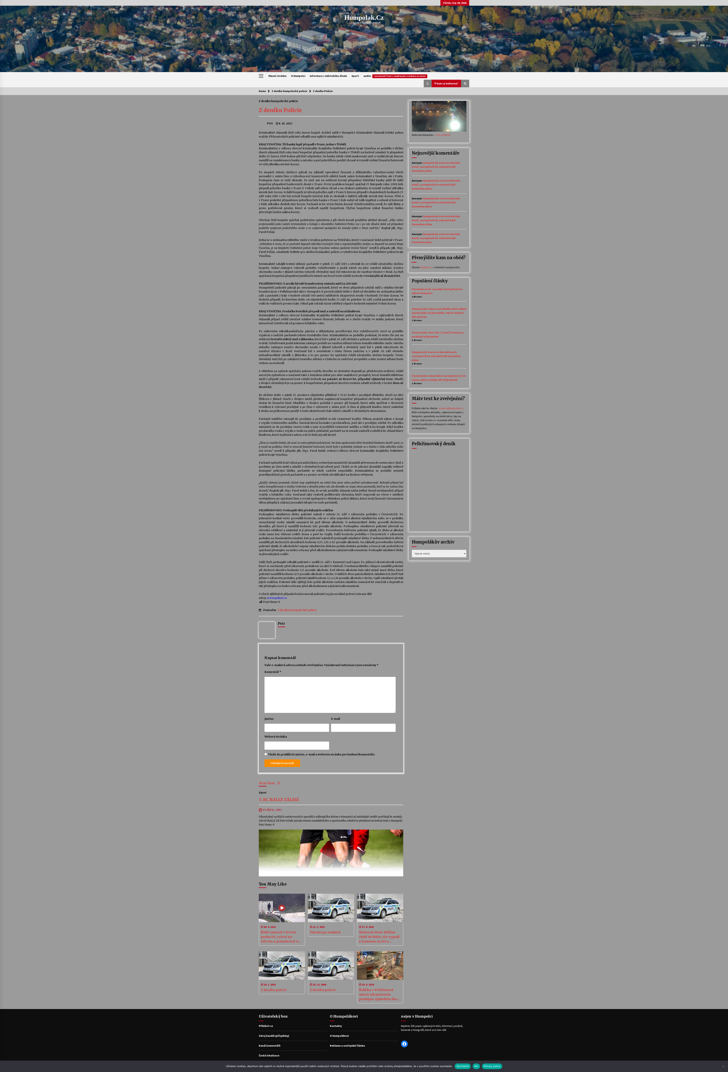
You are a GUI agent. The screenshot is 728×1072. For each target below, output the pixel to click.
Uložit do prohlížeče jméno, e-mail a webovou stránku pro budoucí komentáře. (321, 754)
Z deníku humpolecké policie (278, 100)
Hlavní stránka (277, 76)
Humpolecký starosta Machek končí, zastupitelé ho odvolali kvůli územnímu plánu (436, 166)
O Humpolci (298, 76)
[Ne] (723, 1066)
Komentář (272, 672)
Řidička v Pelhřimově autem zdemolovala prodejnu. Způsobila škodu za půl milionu (380, 994)
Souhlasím (463, 1066)
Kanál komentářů (269, 1045)
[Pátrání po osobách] (331, 908)
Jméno (269, 718)
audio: (394, 76)
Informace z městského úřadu (328, 76)
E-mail (335, 718)
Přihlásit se (266, 1026)
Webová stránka (275, 736)
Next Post (267, 783)
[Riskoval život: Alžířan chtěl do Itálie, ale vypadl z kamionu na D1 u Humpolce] (380, 908)
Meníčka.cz (426, 267)
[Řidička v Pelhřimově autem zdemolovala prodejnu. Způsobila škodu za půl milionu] (380, 965)
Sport (355, 76)
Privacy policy (492, 1066)
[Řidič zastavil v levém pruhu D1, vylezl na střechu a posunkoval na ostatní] (282, 908)
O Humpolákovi (339, 1035)
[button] (428, 83)
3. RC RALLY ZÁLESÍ (279, 799)
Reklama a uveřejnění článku (347, 1045)
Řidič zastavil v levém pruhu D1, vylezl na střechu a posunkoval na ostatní (280, 937)
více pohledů (443, 135)
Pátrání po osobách (325, 932)
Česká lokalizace (269, 1055)
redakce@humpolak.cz (451, 408)
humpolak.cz (364, 17)
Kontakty (336, 1026)
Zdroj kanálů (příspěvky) (274, 1035)
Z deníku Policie (280, 110)
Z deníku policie (274, 990)
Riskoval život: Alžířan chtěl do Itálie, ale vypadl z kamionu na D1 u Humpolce (379, 937)
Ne (476, 1066)
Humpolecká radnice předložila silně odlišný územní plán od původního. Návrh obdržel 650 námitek (439, 313)
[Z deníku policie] (282, 965)
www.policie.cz (277, 598)
